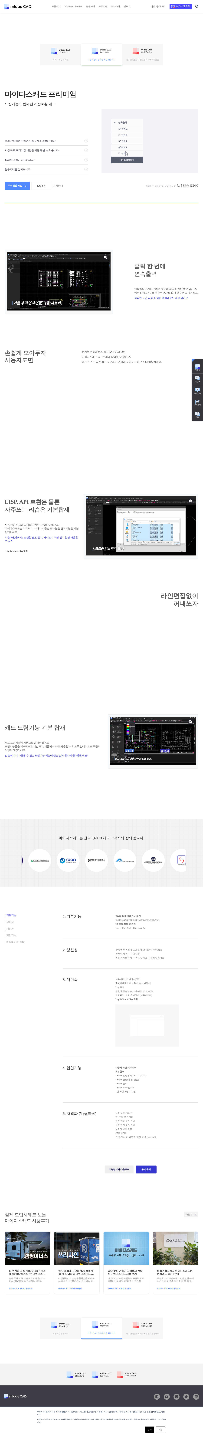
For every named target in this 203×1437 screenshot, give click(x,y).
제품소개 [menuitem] (56, 6)
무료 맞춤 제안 (15, 185)
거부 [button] (161, 1430)
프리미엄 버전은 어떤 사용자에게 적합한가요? (30, 140)
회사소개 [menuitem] (115, 6)
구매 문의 (146, 1169)
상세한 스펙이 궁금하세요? (19, 160)
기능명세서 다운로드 (119, 1169)
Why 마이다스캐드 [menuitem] (73, 6)
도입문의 (41, 186)
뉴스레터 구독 (183, 6)
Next (182, 860)
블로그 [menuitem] (127, 6)
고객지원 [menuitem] (103, 6)
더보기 (189, 1214)
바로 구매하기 (158, 6)
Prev (25, 860)
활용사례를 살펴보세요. (18, 169)
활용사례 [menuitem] (90, 6)
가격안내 (58, 185)
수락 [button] (149, 1430)
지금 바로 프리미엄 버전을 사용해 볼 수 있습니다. (32, 150)
